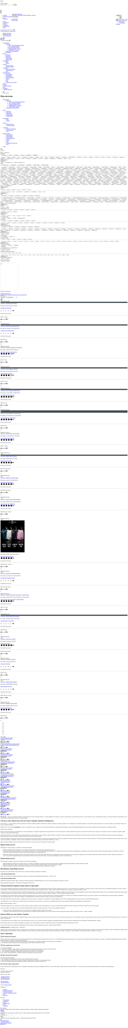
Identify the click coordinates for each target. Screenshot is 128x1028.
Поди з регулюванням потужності (16, 45)
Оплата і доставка (7, 85)
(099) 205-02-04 (7, 34)
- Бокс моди (8, 112)
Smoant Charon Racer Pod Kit (7, 556)
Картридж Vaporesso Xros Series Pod (9, 352)
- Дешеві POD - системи (14, 106)
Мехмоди (8, 54)
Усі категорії (15, 19)
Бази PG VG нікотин (10, 69)
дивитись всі (13, 31)
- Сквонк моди (9, 116)
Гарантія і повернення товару (10, 993)
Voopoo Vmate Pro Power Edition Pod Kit (10, 745)
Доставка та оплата (7, 16)
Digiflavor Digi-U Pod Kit (6, 707)
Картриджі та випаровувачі (12, 51)
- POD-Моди (9, 113)
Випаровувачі (9, 75)
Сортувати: (3, 297)
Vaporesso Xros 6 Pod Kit (6, 308)
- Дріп (7, 144)
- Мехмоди (8, 111)
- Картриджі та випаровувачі (12, 107)
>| (3, 734)
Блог (4, 17)
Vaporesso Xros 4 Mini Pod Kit (7, 763)
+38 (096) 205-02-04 (7, 89)
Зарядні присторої (10, 77)
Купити (3, 747)
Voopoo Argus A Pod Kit (6, 749)
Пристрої (8, 44)
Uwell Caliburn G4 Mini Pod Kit (7, 395)
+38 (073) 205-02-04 (5, 979)
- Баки (7, 119)
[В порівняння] (9, 741)
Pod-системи (15, 20)
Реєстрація (121, 21)
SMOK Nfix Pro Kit (5, 804)
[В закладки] (7, 741)
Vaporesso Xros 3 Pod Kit (6, 769)
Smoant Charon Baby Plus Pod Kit (8, 798)
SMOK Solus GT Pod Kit (6, 460)
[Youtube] (119, 24)
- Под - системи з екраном (14, 103)
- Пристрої (8, 100)
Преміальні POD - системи (15, 48)
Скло (7, 81)
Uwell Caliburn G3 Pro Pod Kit (7, 438)
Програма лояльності (8, 990)
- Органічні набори (10, 125)
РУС (120, 16)
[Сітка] (1, 300)
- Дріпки (8, 120)
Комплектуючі (6, 26)
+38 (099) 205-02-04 (5, 977)
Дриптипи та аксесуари (11, 82)
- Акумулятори (9, 137)
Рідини (4, 23)
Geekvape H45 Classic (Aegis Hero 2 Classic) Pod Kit (12, 599)
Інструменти (9, 74)
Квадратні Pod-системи (14, 47)
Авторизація (122, 23)
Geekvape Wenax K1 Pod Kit (7, 787)
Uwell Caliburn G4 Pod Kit (6, 373)
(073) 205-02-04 (7, 35)
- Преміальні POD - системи (15, 105)
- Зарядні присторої (10, 138)
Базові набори (9, 58)
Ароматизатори (9, 70)
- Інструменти (9, 134)
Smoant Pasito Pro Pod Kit (6, 739)
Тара (7, 71)
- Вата (7, 140)
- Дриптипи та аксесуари (11, 143)
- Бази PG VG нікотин (11, 128)
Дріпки (7, 63)
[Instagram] (117, 24)
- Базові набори (9, 114)
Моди (4, 21)
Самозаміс (5, 25)
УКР (120, 18)
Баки (7, 62)
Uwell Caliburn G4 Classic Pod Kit (8, 417)
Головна (5, 15)
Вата (7, 79)
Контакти (5, 18)
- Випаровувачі (9, 135)
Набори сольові (9, 65)
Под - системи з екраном (14, 46)
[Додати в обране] (6, 319)
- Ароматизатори (10, 130)
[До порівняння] (7, 319)
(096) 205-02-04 (7, 33)
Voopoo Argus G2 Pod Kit (6, 755)
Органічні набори (10, 66)
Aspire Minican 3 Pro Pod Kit (7, 776)
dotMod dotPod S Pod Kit (6, 686)
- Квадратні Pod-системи (14, 104)
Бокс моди (8, 56)
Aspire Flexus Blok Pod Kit (6, 810)
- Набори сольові (10, 124)
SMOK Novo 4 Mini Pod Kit (7, 482)
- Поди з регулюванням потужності (17, 101)
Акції (4, 27)
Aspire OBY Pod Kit (5, 782)
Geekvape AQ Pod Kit (5, 663)
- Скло (7, 141)
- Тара (7, 131)
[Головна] (3, 91)
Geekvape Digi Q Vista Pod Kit (7, 621)
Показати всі (3, 159)
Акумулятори (9, 76)
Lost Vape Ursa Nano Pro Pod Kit (8, 578)
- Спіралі (8, 139)
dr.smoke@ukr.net (8, 984)
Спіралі (7, 78)
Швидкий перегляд (5, 301)
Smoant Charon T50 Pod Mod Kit (8, 504)
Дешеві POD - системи (14, 50)
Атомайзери (6, 22)
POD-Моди (8, 52)
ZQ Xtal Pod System (5, 793)
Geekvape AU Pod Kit (5, 643)
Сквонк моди (9, 59)
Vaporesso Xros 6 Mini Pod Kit (7, 330)
